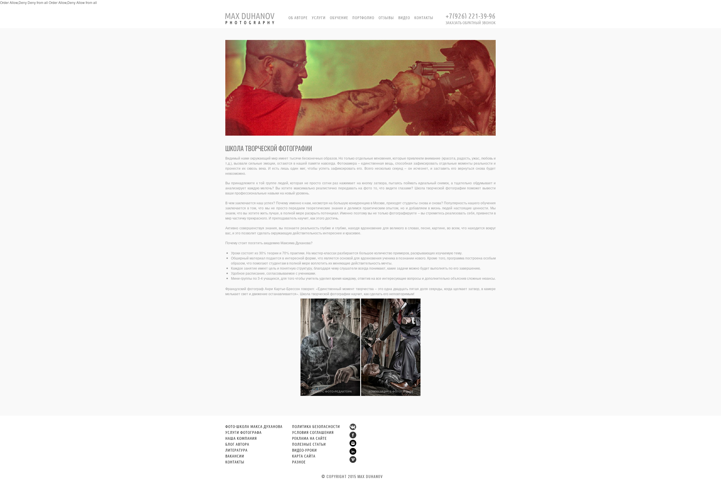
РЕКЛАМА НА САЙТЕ (309, 438)
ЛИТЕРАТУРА (236, 449)
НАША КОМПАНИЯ (241, 438)
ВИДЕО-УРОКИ (304, 449)
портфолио (363, 17)
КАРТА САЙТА (303, 455)
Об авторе (298, 17)
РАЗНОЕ (299, 461)
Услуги (319, 17)
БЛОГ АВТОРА (237, 444)
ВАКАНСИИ (234, 455)
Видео (404, 17)
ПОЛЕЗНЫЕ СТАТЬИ (309, 444)
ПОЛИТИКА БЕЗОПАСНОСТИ (316, 426)
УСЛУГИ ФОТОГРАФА (243, 432)
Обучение (339, 17)
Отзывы (386, 17)
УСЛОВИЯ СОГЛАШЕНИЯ (313, 432)
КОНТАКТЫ (234, 461)
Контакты (423, 17)
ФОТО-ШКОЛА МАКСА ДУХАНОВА (253, 426)
